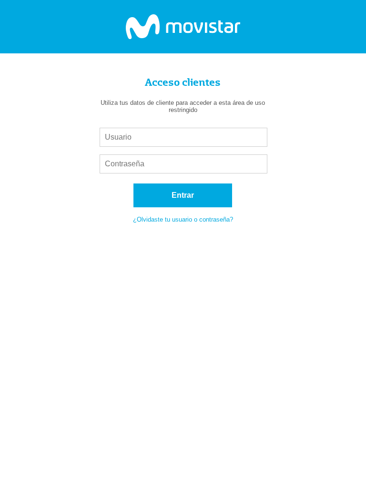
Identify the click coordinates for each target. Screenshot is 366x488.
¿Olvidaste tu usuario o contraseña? (183, 219)
